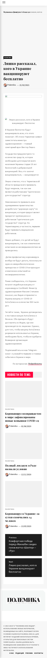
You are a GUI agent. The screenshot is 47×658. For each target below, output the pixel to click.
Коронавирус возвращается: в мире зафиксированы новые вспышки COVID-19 (23, 417)
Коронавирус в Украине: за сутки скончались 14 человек (22, 517)
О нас (11, 653)
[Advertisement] (23, 35)
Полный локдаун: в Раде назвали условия (20, 467)
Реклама (29, 653)
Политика (7, 57)
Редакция (19, 653)
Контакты (38, 653)
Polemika (11, 85)
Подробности (35, 363)
